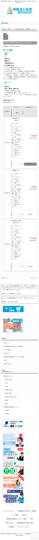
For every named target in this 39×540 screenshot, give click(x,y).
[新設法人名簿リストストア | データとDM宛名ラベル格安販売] (20, 14)
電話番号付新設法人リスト (11, 407)
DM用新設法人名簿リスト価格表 (13, 346)
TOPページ (7, 343)
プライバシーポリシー (24, 527)
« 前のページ (4, 278)
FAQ (5, 360)
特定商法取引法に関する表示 (25, 523)
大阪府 (7, 410)
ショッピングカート (8, 511)
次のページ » (34, 278)
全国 (6, 386)
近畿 (6, 400)
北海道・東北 (9, 390)
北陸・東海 (8, 393)
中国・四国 (8, 379)
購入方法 (6, 353)
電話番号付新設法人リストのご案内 (14, 357)
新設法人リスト (8, 376)
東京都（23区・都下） (11, 397)
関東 (6, 403)
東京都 (7, 413)
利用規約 (11, 527)
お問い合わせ (8, 363)
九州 (6, 383)
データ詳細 (7, 350)
